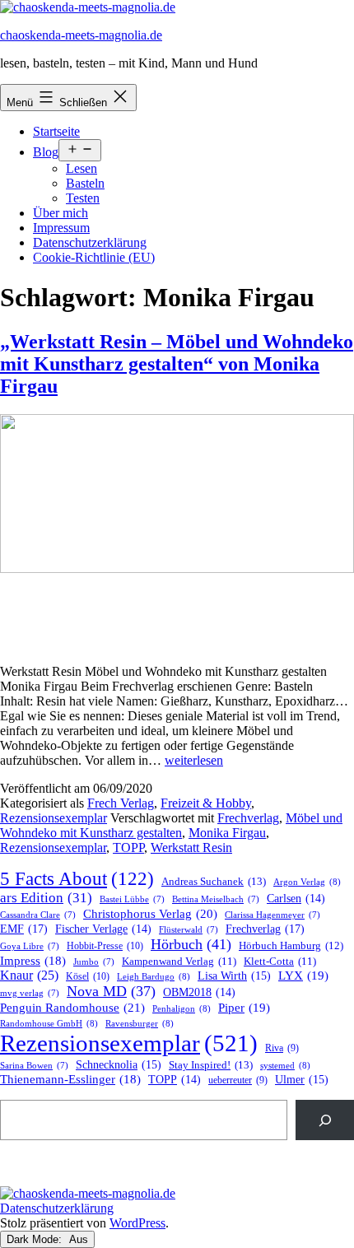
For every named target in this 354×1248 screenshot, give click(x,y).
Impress (33, 960)
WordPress (137, 1223)
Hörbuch (191, 944)
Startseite (56, 131)
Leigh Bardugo (153, 976)
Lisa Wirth (234, 976)
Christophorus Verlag (150, 913)
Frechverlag (248, 818)
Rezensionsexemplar (53, 818)
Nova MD (111, 991)
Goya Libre (29, 946)
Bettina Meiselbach (215, 899)
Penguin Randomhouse (72, 1007)
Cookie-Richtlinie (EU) (94, 257)
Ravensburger (139, 1023)
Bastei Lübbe (132, 899)
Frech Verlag (120, 803)
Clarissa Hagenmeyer (272, 915)
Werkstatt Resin (191, 848)
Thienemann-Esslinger (70, 1079)
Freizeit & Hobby (206, 803)
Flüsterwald (188, 929)
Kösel (87, 976)
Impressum (61, 228)
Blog (45, 152)
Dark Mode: (36, 1239)
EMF (24, 928)
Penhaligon (181, 1008)
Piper (244, 1007)
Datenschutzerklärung (90, 242)
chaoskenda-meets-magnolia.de (81, 35)
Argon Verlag (307, 882)
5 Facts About (77, 878)
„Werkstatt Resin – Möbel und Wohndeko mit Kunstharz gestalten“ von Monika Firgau (176, 364)
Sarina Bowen (34, 1065)
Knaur (29, 975)
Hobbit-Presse (105, 946)
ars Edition (46, 898)
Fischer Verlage (103, 929)
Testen (83, 198)
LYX (303, 975)
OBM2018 (199, 992)
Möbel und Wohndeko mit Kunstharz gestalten (171, 825)
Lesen (81, 168)
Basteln (85, 183)
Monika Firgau (227, 833)
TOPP (128, 848)
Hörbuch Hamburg (291, 946)
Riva (282, 1048)
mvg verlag (29, 993)
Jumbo (93, 961)
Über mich (60, 213)
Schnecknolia (118, 1065)
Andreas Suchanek (213, 881)
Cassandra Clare (38, 915)
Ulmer (301, 1079)
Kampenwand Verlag (179, 961)
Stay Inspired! (211, 1065)
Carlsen (296, 898)
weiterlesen (194, 760)
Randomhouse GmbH (49, 1023)
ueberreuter (238, 1080)
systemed (285, 1065)
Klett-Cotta (280, 961)
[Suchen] (325, 1120)
